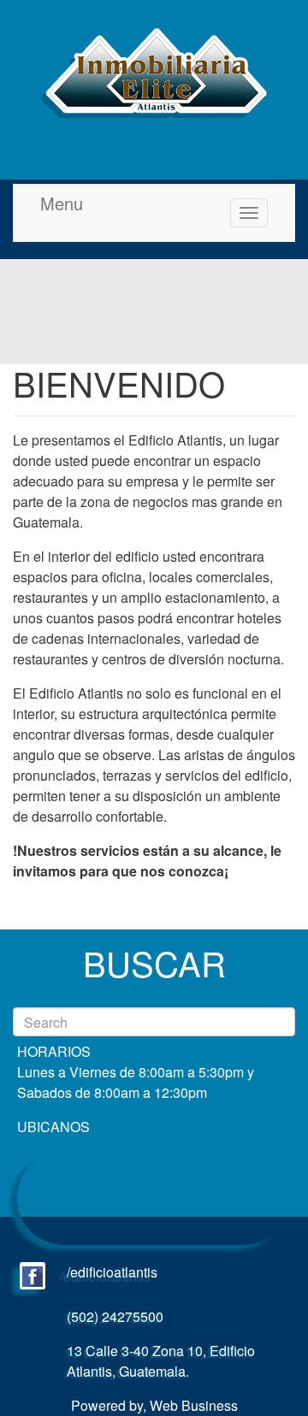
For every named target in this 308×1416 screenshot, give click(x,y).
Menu (61, 203)
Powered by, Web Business (154, 1405)
